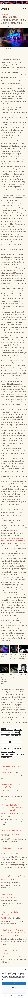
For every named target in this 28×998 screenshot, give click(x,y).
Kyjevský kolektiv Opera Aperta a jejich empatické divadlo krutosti (12, 807)
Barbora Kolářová (5, 732)
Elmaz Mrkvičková (16, 735)
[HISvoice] (5, 8)
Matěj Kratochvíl (6, 790)
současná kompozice (6, 757)
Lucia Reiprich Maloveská (10, 834)
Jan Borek (4, 14)
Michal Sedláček (17, 745)
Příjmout (14, 983)
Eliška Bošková (5, 735)
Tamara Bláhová (6, 772)
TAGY (3, 729)
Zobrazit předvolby (14, 992)
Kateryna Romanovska (8, 813)
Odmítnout (14, 987)
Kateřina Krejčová (5, 745)
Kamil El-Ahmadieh (16, 742)
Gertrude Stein (5, 738)
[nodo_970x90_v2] (14, 2)
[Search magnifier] (23, 9)
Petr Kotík (3, 751)
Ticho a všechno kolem (11, 831)
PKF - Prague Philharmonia (8, 754)
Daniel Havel (15, 732)
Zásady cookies (7, 995)
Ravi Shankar (20, 754)
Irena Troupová (5, 742)
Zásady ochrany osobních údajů (17, 995)
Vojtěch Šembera (6, 918)
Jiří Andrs (4, 879)
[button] (25, 969)
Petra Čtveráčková (7, 897)
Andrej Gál (9, 729)
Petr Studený (5, 854)
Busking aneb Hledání (11, 894)
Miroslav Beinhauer (6, 748)
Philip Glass (11, 751)
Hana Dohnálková (15, 738)
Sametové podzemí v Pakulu (13, 876)
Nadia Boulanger (17, 748)
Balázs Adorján (18, 729)
